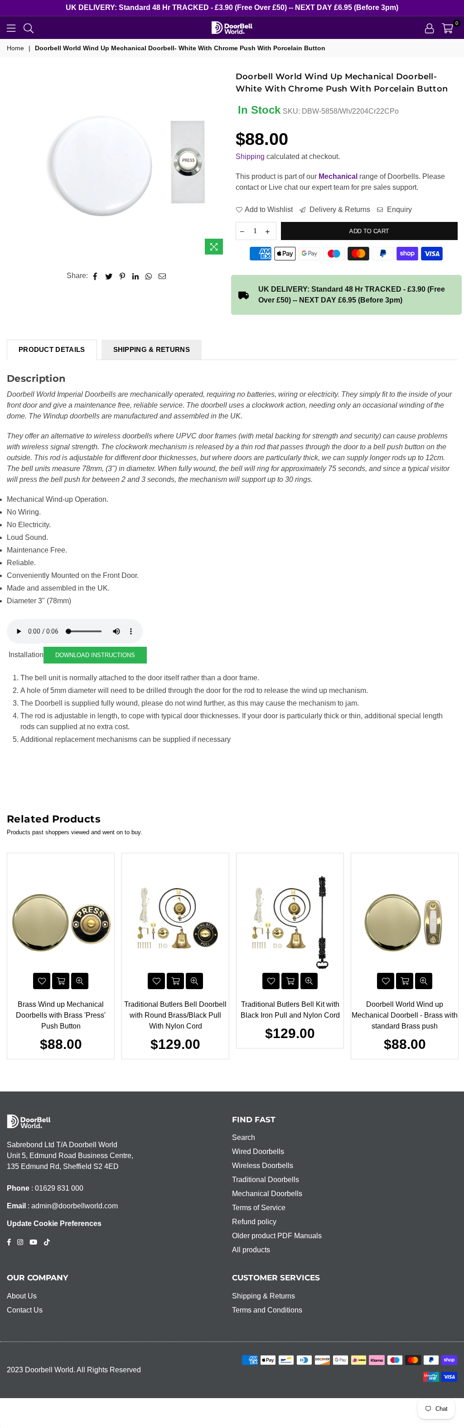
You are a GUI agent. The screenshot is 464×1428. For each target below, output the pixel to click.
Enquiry (398, 209)
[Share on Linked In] (135, 275)
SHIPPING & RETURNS (151, 349)
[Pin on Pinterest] (122, 275)
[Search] (28, 27)
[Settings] (429, 27)
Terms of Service (258, 1208)
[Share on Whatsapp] (148, 275)
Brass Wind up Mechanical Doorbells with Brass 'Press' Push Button (61, 1015)
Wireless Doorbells (262, 1165)
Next (453, 956)
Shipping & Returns (263, 1296)
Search (243, 1137)
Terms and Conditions (267, 1310)
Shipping (250, 156)
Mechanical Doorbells (267, 1193)
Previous (11, 956)
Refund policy (254, 1222)
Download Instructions (95, 655)
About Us (22, 1296)
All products (251, 1250)
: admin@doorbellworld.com (72, 1206)
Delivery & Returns (339, 209)
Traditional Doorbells (265, 1179)
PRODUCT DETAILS (52, 349)
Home (15, 48)
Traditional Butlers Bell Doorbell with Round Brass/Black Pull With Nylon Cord (175, 1015)
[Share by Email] (162, 275)
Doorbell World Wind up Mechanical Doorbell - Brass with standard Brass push (405, 1015)
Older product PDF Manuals (277, 1236)
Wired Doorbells (258, 1151)
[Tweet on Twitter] (109, 275)
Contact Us (25, 1310)
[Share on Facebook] (95, 275)
